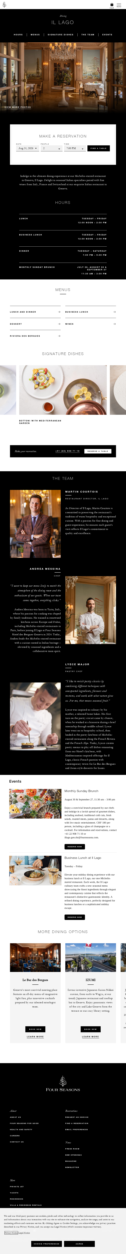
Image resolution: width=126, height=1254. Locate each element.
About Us (15, 1117)
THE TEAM (87, 34)
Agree (79, 1244)
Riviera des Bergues (25, 336)
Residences (16, 1199)
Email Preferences (76, 1130)
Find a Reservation (76, 1123)
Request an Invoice (77, 1117)
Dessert (16, 324)
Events (107, 34)
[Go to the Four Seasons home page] (4, 4)
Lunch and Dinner (23, 312)
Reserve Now (75, 847)
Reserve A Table (98, 451)
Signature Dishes (61, 34)
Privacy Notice (11, 1232)
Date (19, 144)
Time (66, 144)
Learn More (35, 1036)
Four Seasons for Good (24, 1123)
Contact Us (17, 1142)
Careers (15, 1136)
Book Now (35, 1029)
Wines (69, 324)
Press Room (72, 1149)
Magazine (71, 1161)
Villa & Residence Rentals (26, 1205)
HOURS (18, 34)
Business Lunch (76, 312)
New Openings (73, 1155)
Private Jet (17, 1187)
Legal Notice (24, 1232)
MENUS (35, 34)
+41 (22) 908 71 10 (67, 451)
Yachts (14, 1193)
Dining (63, 16)
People (45, 144)
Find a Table (99, 148)
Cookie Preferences (46, 1244)
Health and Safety (21, 1130)
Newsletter (72, 1167)
